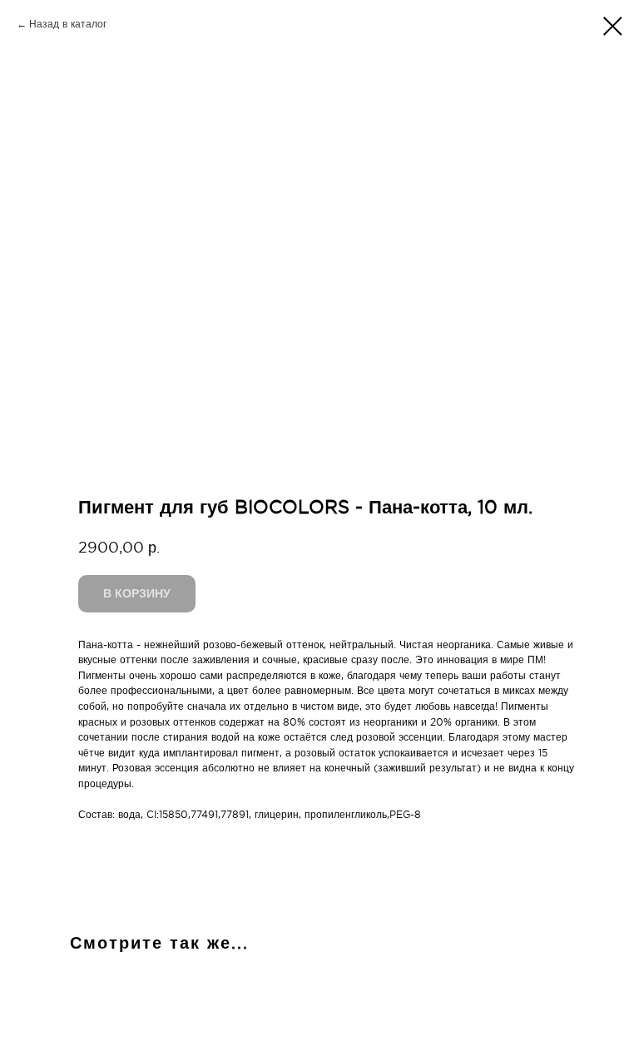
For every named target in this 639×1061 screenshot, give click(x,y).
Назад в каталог (67, 24)
